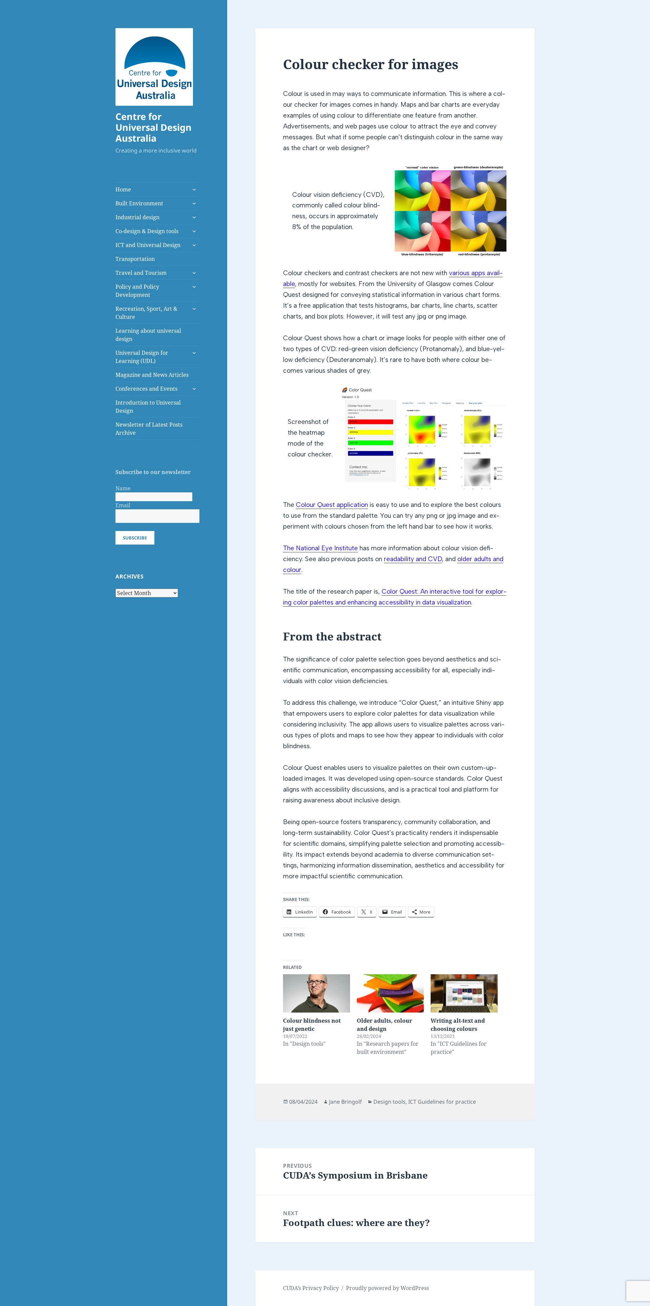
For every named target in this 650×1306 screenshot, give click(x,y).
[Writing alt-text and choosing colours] (464, 993)
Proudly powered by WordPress (387, 1288)
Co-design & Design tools (146, 231)
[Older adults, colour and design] (390, 993)
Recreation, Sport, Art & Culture (146, 313)
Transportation (135, 259)
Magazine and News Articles (152, 375)
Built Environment (139, 203)
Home (123, 189)
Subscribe (135, 538)
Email (122, 505)
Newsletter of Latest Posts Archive (148, 428)
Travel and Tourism (141, 273)
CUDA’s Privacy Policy (311, 1288)
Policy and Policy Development (137, 291)
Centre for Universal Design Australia (153, 127)
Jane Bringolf (345, 1101)
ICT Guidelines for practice (442, 1101)
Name (123, 488)
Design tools (389, 1101)
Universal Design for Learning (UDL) (141, 357)
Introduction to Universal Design (148, 406)
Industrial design (137, 217)
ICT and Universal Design (147, 245)
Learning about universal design (148, 335)
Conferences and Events (146, 388)
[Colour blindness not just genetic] (316, 993)
